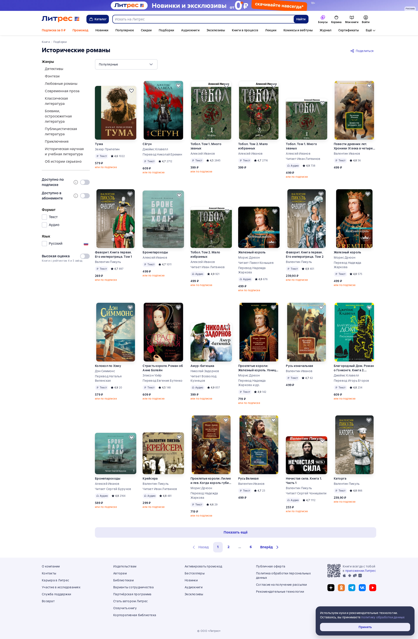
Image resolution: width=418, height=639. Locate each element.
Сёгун (147, 144)
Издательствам (124, 566)
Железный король (252, 252)
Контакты (49, 573)
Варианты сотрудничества (133, 587)
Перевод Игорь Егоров (351, 381)
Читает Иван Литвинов (303, 159)
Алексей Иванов (202, 154)
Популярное (124, 30)
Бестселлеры (195, 573)
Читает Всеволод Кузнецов (203, 378)
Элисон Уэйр (152, 375)
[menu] (126, 64)
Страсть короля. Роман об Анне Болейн (163, 368)
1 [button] (218, 547)
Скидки (146, 30)
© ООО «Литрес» (209, 630)
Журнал (325, 30)
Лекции (270, 30)
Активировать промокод (203, 566)
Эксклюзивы (216, 30)
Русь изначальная (299, 366)
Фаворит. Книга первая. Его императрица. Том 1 (113, 254)
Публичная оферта (270, 566)
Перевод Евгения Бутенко (162, 381)
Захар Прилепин (107, 149)
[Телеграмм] (351, 587)
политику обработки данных (383, 617)
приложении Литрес (360, 571)
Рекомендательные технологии (280, 592)
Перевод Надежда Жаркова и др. (252, 383)
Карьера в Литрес (55, 580)
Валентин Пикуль (108, 262)
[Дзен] (330, 587)
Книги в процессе (245, 30)
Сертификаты (348, 30)
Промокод (80, 30)
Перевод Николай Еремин (162, 154)
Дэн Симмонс (105, 371)
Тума (99, 144)
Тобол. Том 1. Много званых (206, 146)
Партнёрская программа (132, 594)
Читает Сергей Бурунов (113, 489)
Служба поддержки (56, 594)
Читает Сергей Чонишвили (306, 493)
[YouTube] (372, 587)
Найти (301, 19)
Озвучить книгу (125, 608)
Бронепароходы (155, 252)
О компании (51, 566)
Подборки (166, 30)
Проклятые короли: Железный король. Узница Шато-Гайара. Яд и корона (258, 368)
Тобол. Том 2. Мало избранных (253, 146)
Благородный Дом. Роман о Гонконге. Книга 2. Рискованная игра (354, 368)
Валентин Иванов (347, 154)
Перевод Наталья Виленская (108, 378)
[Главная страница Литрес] (60, 19)
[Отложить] (131, 91)
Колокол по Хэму (108, 366)
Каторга (340, 478)
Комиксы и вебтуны (298, 30)
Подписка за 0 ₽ (54, 30)
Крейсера (150, 478)
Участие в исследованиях (61, 587)
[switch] (85, 182)
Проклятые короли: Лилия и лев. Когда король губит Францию (210, 481)
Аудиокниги (190, 30)
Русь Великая (248, 478)
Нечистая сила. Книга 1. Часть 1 (304, 481)
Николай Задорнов (204, 371)
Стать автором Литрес (130, 601)
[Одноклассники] (341, 587)
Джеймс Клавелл (155, 149)
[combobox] (203, 19)
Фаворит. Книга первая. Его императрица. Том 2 (305, 254)
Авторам (120, 573)
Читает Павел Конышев (256, 263)
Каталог (100, 19)
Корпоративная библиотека (134, 615)
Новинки (101, 30)
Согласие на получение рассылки (281, 585)
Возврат (48, 601)
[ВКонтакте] (362, 587)
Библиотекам (123, 580)
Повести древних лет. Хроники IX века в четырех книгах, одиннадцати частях (354, 146)
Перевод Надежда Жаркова (252, 270)
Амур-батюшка (202, 366)
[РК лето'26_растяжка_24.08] (209, 5)
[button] (270, 547)
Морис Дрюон (249, 257)
